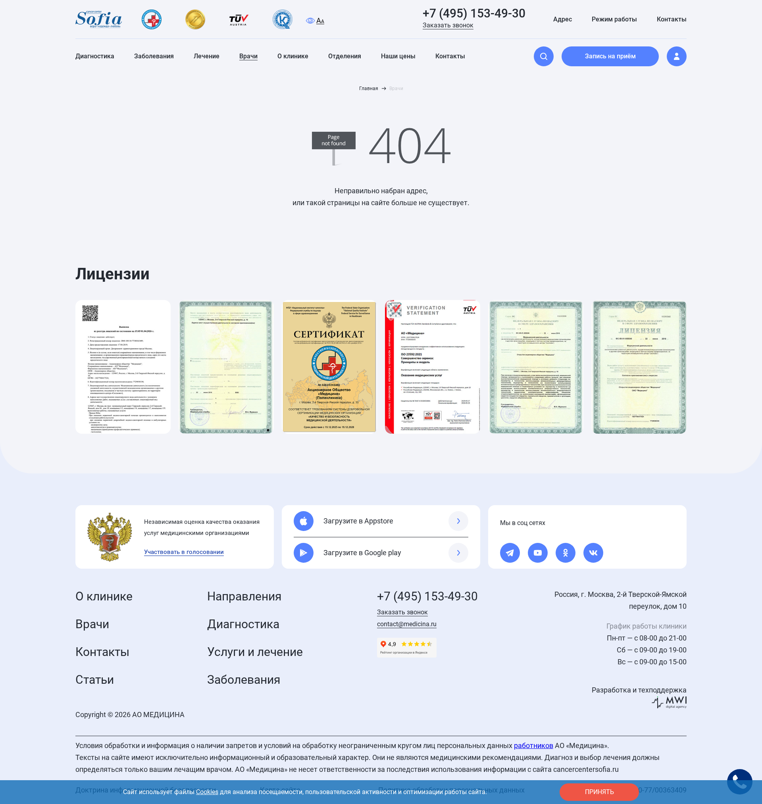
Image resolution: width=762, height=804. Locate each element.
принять (599, 792)
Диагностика (243, 624)
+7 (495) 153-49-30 (474, 13)
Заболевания (243, 680)
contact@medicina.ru (407, 624)
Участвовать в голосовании (184, 552)
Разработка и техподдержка (639, 690)
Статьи (94, 680)
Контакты (102, 652)
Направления (244, 596)
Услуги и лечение (255, 652)
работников (533, 745)
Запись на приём (610, 56)
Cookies (207, 792)
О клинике (104, 596)
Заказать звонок (448, 25)
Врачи (92, 624)
